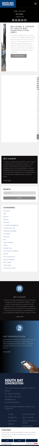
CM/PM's (6, 222)
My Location (19, 14)
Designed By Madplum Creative (20, 408)
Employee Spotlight (9, 231)
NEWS (5, 254)
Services (12, 421)
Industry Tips (7, 248)
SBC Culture (7, 262)
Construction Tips (9, 228)
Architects (6, 211)
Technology (7, 265)
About (11, 424)
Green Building (8, 242)
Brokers (6, 219)
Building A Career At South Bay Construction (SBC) (22, 29)
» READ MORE (18, 55)
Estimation (7, 234)
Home (10, 414)
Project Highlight (8, 259)
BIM (4, 214)
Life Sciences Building (10, 251)
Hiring (5, 245)
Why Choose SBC (9, 268)
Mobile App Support (27, 427)
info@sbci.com (10, 399)
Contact (12, 427)
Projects (12, 417)
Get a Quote (9, 159)
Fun (4, 239)
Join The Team (28, 414)
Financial (6, 237)
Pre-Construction (9, 257)
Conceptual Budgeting (10, 225)
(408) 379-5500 (19, 11)
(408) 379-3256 (14, 396)
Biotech (6, 217)
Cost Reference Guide (14, 336)
